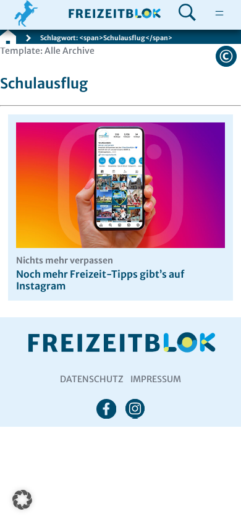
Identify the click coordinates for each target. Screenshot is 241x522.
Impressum (155, 379)
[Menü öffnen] (219, 13)
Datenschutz (92, 379)
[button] (22, 499)
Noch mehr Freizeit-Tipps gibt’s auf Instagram (100, 274)
